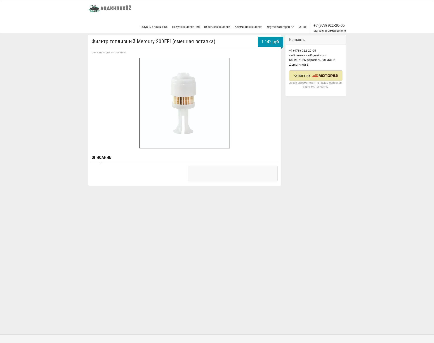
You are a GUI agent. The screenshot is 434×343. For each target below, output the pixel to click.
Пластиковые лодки (217, 27)
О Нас (303, 27)
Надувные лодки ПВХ (154, 27)
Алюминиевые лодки (248, 27)
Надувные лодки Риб (186, 27)
